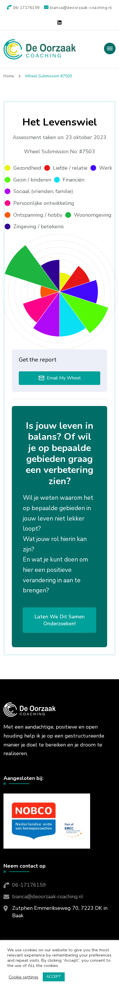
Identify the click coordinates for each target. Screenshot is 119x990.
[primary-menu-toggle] (110, 48)
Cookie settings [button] (23, 977)
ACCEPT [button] (53, 976)
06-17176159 (29, 885)
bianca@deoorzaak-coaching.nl (47, 896)
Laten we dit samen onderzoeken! (59, 620)
